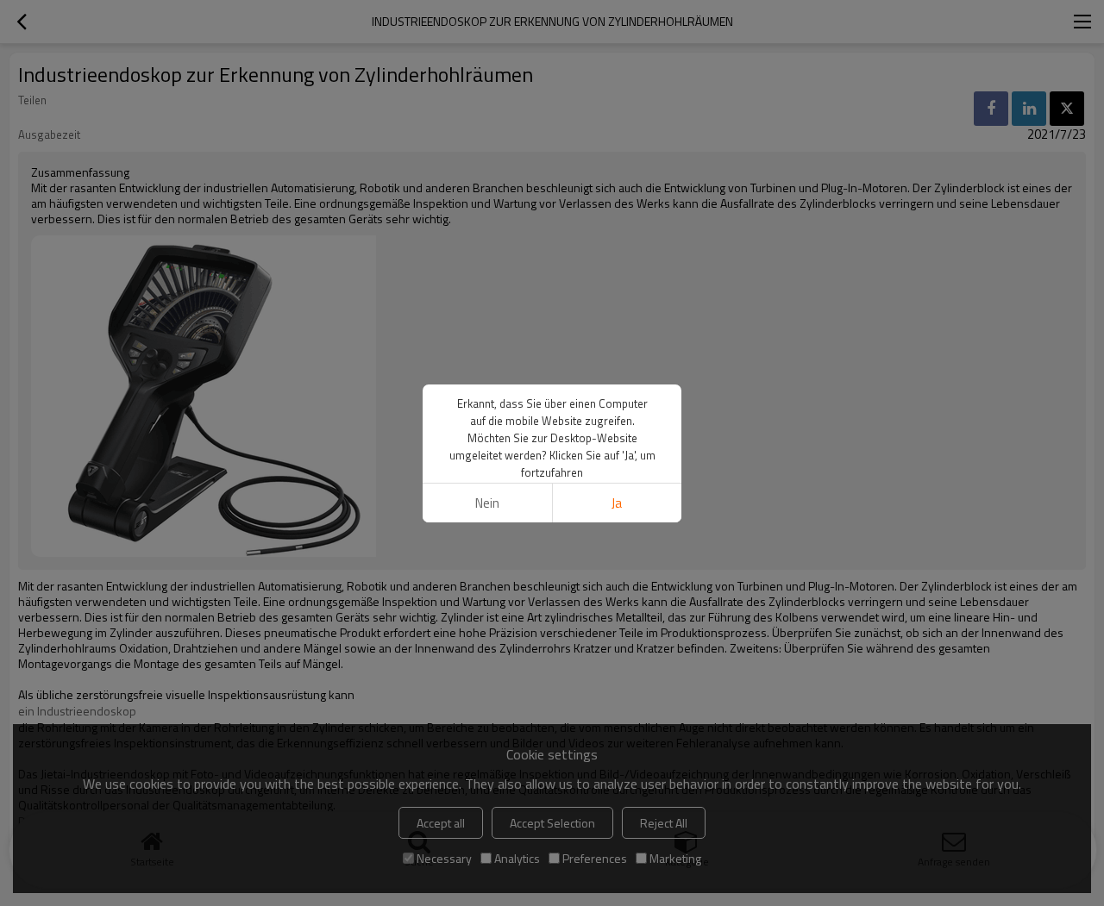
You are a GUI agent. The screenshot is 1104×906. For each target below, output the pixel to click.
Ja (617, 503)
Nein (487, 503)
